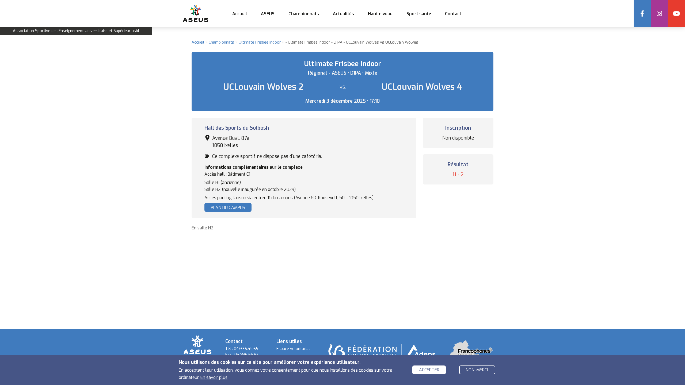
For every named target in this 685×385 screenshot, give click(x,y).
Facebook (642, 13)
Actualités (343, 14)
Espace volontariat (293, 348)
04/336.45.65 (246, 348)
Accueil (239, 14)
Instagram (659, 13)
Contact (453, 14)
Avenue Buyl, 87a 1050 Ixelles (230, 141)
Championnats (221, 42)
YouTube (676, 13)
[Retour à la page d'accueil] (197, 344)
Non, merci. (477, 370)
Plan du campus (228, 207)
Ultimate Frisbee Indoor (260, 42)
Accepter (429, 370)
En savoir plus (213, 377)
